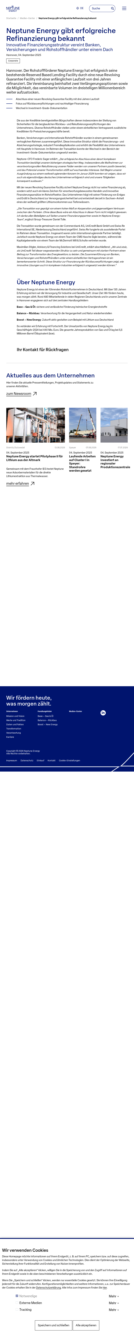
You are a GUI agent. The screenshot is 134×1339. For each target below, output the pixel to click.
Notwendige (28, 1296)
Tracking (25, 1310)
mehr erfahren (17, 483)
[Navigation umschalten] (124, 8)
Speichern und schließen (53, 1325)
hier (105, 1287)
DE (82, 8)
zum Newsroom (18, 394)
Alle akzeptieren (86, 1325)
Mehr (112, 1296)
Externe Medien (30, 1303)
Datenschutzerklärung (48, 1287)
